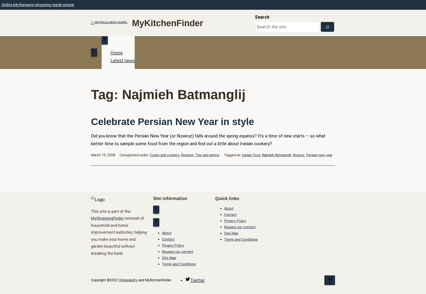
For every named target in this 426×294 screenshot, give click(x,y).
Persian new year (319, 155)
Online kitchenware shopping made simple (37, 4)
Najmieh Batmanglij (276, 155)
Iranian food (251, 155)
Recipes (187, 155)
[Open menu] (94, 52)
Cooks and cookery (164, 155)
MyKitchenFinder (167, 23)
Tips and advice (207, 155)
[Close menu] (105, 40)
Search (262, 17)
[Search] (327, 27)
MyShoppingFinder (108, 218)
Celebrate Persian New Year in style (172, 121)
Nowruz (298, 155)
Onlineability (128, 280)
